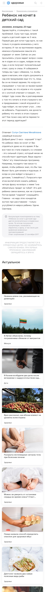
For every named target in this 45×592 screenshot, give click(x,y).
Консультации (7, 11)
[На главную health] (17, 3)
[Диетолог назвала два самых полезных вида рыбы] (22, 565)
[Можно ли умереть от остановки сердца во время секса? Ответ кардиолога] (22, 486)
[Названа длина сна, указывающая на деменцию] (22, 287)
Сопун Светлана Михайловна (26, 132)
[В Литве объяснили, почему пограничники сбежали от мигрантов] (22, 327)
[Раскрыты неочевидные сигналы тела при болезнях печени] (22, 446)
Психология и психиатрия (26, 11)
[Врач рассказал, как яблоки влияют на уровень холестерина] (22, 406)
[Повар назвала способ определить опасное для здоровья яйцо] (22, 525)
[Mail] (8, 3)
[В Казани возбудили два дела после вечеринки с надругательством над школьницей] (22, 367)
